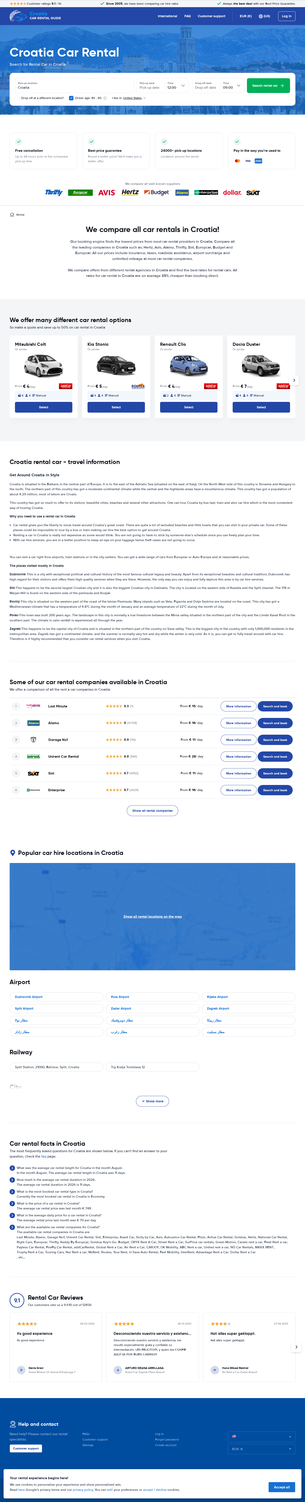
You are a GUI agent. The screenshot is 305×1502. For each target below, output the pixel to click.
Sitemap (87, 1445)
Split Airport (24, 1008)
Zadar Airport (121, 1008)
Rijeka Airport (217, 996)
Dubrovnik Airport (28, 996)
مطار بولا (21, 1020)
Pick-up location (27, 83)
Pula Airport (120, 996)
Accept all (282, 1487)
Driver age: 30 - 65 (88, 98)
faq (43, 1156)
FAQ (187, 16)
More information (238, 706)
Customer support (211, 16)
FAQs (86, 1434)
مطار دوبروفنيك (122, 1020)
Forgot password (167, 1439)
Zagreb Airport (218, 1008)
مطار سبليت (216, 1031)
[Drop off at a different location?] (17, 98)
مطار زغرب (119, 1031)
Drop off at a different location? (42, 98)
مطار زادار (22, 1031)
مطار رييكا (214, 1020)
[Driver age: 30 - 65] (71, 98)
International (167, 16)
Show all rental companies (152, 810)
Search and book (275, 706)
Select (43, 407)
